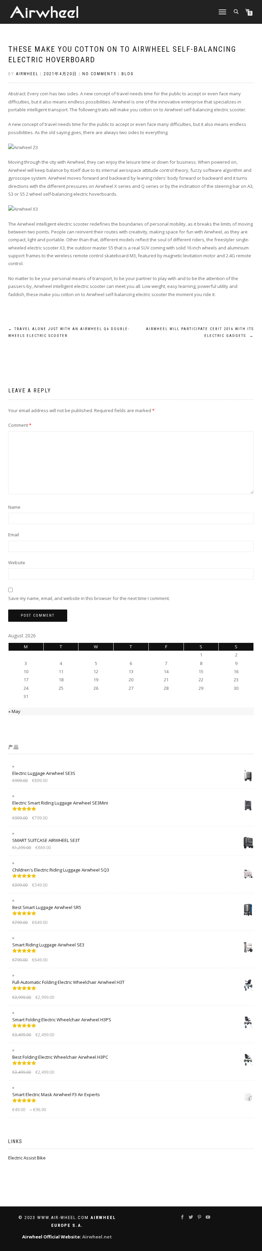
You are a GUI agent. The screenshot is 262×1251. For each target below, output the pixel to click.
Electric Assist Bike (27, 1158)
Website (16, 562)
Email (13, 535)
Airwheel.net (97, 1237)
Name (14, 507)
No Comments (99, 73)
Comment (19, 425)
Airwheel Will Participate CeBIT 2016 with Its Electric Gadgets (200, 332)
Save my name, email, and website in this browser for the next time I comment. (89, 598)
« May (14, 711)
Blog (127, 73)
